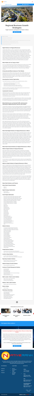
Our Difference (14, 369)
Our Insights (14, 372)
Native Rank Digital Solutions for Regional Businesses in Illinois (10, 41)
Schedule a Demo (26, 4)
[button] (32, 2)
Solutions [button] (3, 368)
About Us (13, 368)
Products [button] (3, 372)
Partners (13, 370)
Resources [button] (13, 373)
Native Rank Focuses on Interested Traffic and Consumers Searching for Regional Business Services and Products (16, 40)
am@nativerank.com (29, 385)
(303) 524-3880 (28, 375)
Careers (13, 371)
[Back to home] (4, 2)
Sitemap (13, 374)
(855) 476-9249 (28, 376)
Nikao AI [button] (2, 370)
